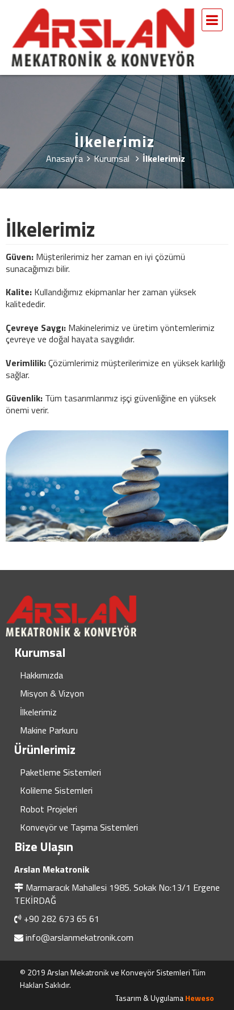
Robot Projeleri (48, 809)
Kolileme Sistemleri (56, 790)
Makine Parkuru (49, 730)
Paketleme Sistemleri (60, 772)
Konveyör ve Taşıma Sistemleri (79, 827)
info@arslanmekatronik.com (79, 937)
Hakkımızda (41, 675)
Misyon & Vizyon (52, 693)
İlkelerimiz (38, 712)
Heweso (199, 998)
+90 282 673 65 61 (61, 918)
